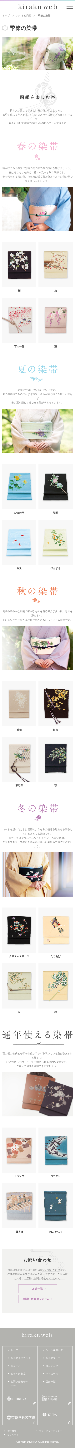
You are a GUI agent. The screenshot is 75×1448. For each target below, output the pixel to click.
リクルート (13, 1434)
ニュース (16, 1365)
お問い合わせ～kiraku (19, 1383)
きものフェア (53, 1358)
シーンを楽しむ (54, 1350)
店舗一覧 (51, 1381)
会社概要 (11, 1431)
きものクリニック (21, 1358)
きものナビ (52, 1373)
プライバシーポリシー (50, 1431)
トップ (6, 15)
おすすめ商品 (23, 15)
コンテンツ (52, 1365)
